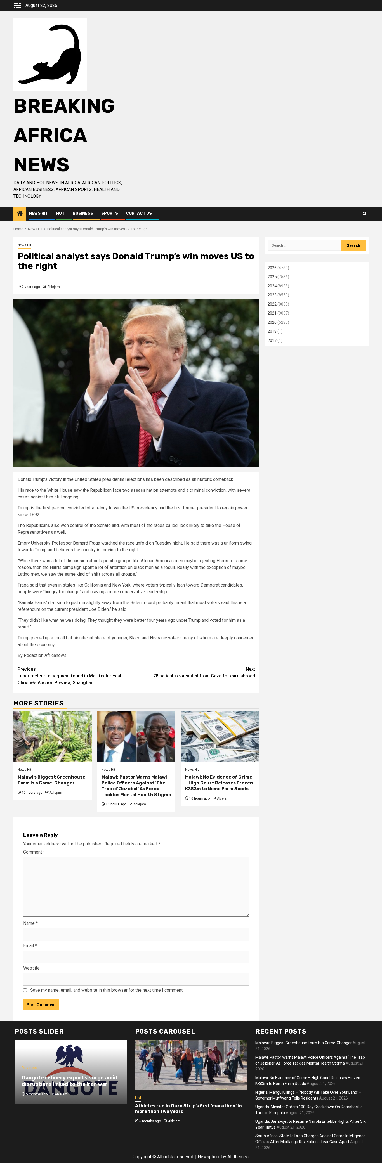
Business (83, 213)
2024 (272, 286)
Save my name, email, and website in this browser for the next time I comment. (106, 990)
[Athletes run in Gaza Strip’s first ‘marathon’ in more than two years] (191, 1065)
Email (30, 945)
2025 (272, 276)
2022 (272, 304)
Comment (34, 852)
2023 (272, 294)
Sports (109, 213)
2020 (272, 322)
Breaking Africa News (64, 135)
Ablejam (53, 287)
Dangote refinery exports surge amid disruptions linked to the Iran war (69, 1081)
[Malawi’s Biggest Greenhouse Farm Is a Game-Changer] (52, 736)
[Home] (20, 214)
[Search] (364, 213)
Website (31, 968)
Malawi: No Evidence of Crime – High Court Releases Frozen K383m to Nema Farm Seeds (219, 782)
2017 (272, 340)
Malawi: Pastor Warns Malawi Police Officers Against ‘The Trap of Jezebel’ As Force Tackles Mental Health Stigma (136, 785)
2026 (272, 267)
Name (30, 923)
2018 (272, 331)
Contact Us (139, 213)
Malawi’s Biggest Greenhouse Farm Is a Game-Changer (51, 780)
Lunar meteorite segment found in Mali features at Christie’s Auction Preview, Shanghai (69, 675)
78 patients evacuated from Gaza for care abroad (204, 672)
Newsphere (209, 1156)
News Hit (38, 213)
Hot (60, 213)
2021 (272, 313)
